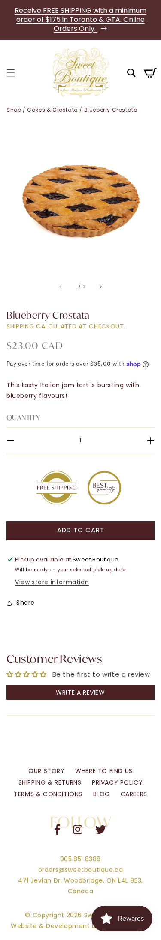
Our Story (46, 771)
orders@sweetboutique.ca (80, 869)
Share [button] (25, 602)
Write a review (80, 692)
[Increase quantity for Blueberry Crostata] (145, 440)
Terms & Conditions (48, 794)
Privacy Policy (117, 782)
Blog (101, 794)
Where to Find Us (104, 771)
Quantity (23, 417)
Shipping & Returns (50, 782)
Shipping (20, 326)
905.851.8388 (80, 859)
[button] (10, 72)
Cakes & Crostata (52, 109)
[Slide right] (100, 287)
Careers (134, 794)
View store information (52, 582)
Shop (13, 109)
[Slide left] (61, 287)
